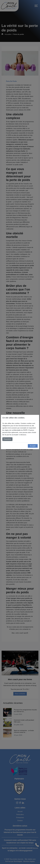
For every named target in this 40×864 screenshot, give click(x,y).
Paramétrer (7, 439)
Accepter (33, 446)
